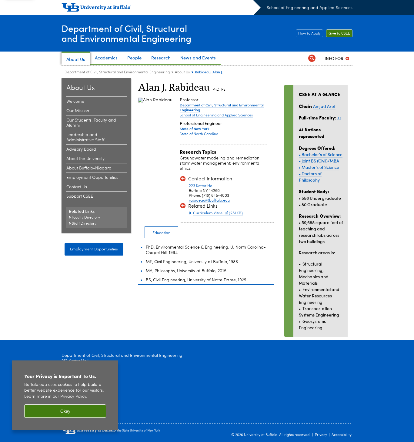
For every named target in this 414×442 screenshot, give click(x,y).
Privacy (321, 435)
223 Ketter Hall (201, 186)
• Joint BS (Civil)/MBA (319, 161)
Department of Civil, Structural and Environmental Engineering (117, 72)
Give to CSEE (338, 33)
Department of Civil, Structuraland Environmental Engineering (126, 33)
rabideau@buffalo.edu (209, 201)
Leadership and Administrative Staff (85, 137)
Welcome (75, 101)
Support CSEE (79, 196)
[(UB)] (161, 8)
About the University (85, 159)
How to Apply (308, 33)
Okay (65, 411)
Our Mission (77, 111)
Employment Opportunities (92, 178)
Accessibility (342, 435)
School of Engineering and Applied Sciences (309, 8)
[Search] (312, 58)
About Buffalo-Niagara (89, 168)
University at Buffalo (260, 435)
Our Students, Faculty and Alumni (91, 123)
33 (339, 118)
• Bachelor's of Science (320, 154)
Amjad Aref (324, 106)
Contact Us (76, 187)
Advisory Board (81, 149)
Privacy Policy (73, 396)
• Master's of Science (319, 167)
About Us (182, 72)
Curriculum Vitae (218, 213)
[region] (65, 395)
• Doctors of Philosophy (310, 177)
